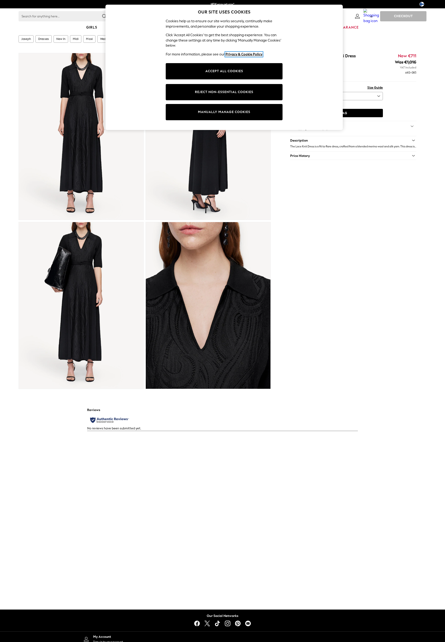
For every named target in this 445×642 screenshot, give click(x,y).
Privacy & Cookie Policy (244, 54)
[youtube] (248, 623)
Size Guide (375, 88)
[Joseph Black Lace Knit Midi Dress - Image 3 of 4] (81, 305)
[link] (357, 16)
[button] (353, 140)
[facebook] (197, 623)
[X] (207, 623)
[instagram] (227, 623)
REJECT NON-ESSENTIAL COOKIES (224, 92)
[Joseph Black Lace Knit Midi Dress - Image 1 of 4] (81, 136)
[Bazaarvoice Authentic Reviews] (109, 420)
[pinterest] (238, 623)
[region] (224, 67)
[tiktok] (217, 623)
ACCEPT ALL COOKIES (224, 71)
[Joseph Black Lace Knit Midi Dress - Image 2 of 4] (208, 136)
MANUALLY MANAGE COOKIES (224, 112)
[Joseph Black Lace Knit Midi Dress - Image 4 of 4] (208, 305)
